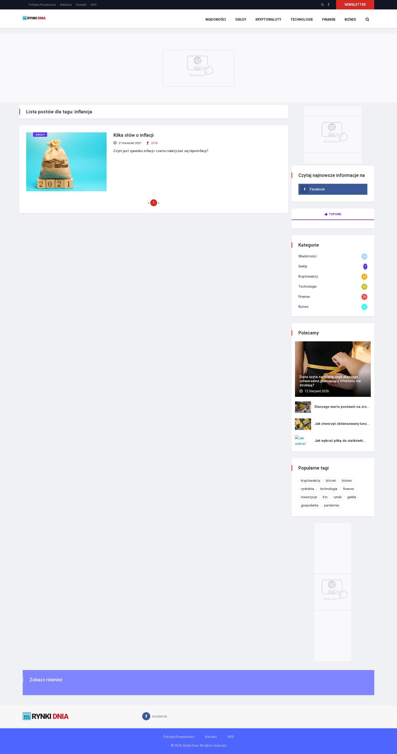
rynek (338, 497)
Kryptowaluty (268, 19)
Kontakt (81, 4)
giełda (351, 497)
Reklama (66, 4)
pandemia (331, 505)
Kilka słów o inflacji (133, 135)
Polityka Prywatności (42, 4)
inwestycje (309, 497)
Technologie (301, 19)
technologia (328, 489)
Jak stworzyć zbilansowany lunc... (342, 424)
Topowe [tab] (335, 214)
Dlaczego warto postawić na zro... (342, 407)
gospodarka (309, 505)
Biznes (350, 19)
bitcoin (331, 480)
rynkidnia (307, 489)
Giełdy (240, 19)
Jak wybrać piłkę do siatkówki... (340, 441)
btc (325, 497)
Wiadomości (215, 19)
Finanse (328, 19)
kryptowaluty (310, 480)
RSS (94, 4)
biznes (347, 480)
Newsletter (355, 4)
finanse (348, 489)
